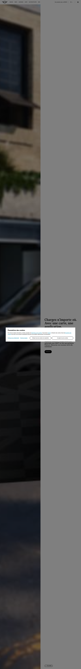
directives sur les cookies (36, 332)
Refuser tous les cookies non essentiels (40, 338)
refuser (49, 332)
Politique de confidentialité (13, 338)
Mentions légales (23, 338)
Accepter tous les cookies (62, 338)
